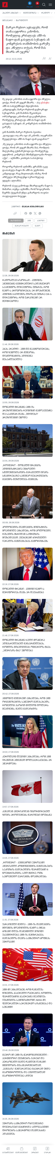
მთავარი (7, 20)
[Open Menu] (50, 4)
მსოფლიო (22, 20)
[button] (11, 12)
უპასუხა (45, 103)
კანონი (40, 221)
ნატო (37, 226)
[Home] (5, 4)
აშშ (29, 221)
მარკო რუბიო (22, 226)
